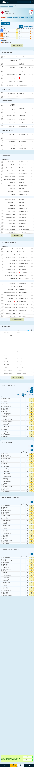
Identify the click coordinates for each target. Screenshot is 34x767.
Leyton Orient (22, 164)
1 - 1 (17, 292)
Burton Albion (11, 185)
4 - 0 (17, 278)
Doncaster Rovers (10, 167)
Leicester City (11, 173)
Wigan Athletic (11, 191)
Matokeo (9, 17)
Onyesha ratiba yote (17, 235)
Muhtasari (3, 17)
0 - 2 (17, 289)
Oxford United (22, 170)
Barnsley (12, 182)
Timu (2, 20)
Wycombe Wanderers (9, 179)
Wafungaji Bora (29, 17)
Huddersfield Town (7, 31)
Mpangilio (15, 17)
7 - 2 (17, 266)
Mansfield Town (23, 194)
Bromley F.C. (12, 164)
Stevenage (22, 176)
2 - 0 (17, 269)
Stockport (5, 35)
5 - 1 (17, 260)
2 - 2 (17, 263)
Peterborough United (10, 176)
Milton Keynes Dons (24, 191)
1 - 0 (17, 251)
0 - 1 (17, 316)
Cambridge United (23, 161)
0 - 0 (17, 275)
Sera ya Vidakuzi (28, 756)
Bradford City (5, 36)
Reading (13, 194)
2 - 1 (17, 272)
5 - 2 (17, 248)
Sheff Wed (5, 33)
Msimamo (21, 17)
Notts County (5, 38)
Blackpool (5, 30)
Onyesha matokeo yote (17, 319)
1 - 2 (17, 257)
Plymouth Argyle (23, 173)
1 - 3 (17, 254)
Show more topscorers (17, 377)
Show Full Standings (17, 45)
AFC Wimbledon (23, 185)
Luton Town (12, 188)
